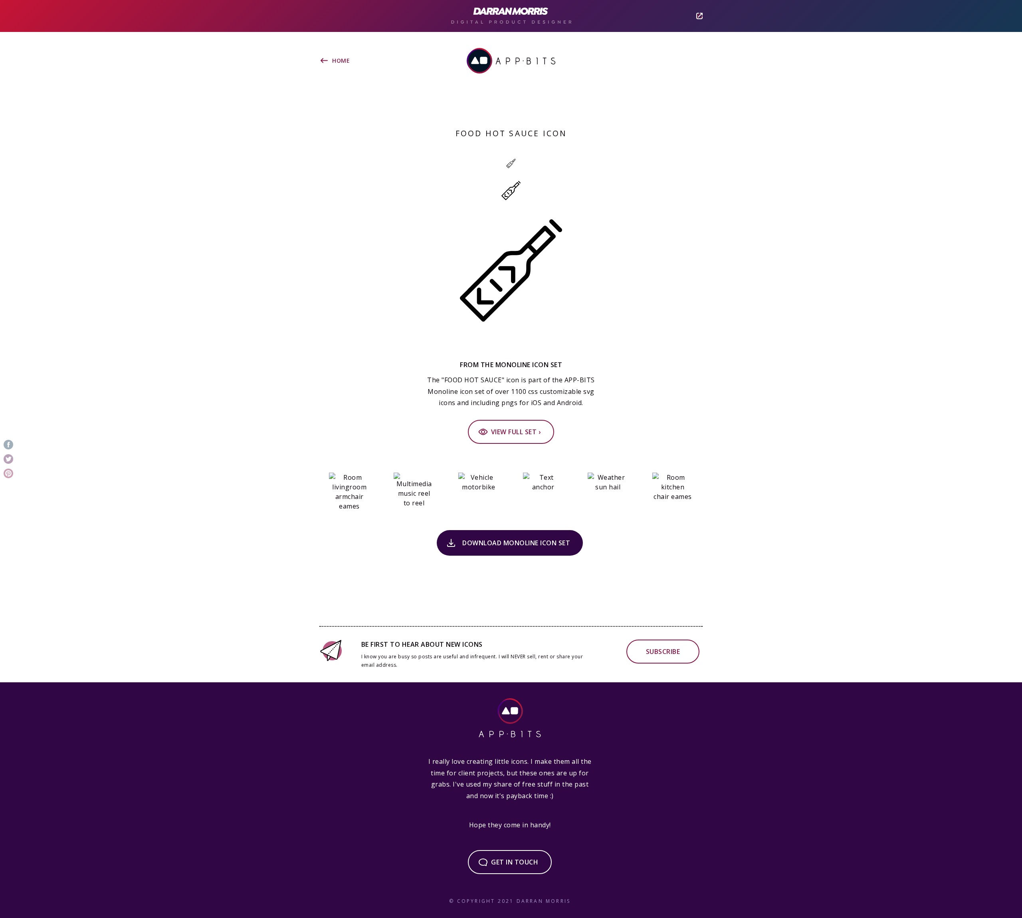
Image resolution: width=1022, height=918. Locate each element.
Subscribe (663, 651)
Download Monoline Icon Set (516, 542)
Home (341, 60)
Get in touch (514, 862)
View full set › (516, 431)
